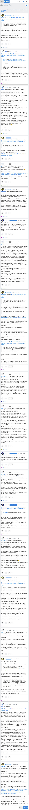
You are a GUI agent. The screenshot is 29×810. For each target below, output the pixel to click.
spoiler (4, 127)
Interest (5, 5)
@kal (2, 53)
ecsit (6, 51)
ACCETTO (25, 807)
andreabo (6, 87)
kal (5, 15)
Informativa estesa (23, 804)
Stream (1, 5)
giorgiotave (7, 220)
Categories (9, 5)
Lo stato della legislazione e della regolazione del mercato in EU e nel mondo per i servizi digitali (13, 19)
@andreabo (3, 140)
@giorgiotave (4, 376)
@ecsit (2, 17)
